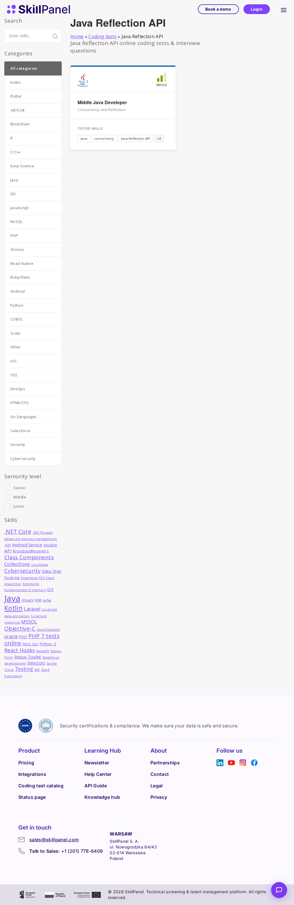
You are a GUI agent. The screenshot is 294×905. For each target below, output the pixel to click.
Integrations (32, 774)
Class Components (29, 557)
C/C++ (15, 152)
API (8, 551)
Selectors (36, 663)
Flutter (16, 96)
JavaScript (19, 207)
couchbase (40, 565)
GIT (50, 589)
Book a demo (218, 9)
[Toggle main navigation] (283, 9)
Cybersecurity (23, 458)
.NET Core (17, 531)
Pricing (26, 763)
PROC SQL (30, 644)
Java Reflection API (135, 138)
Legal (156, 786)
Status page (32, 797)
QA (13, 193)
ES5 (42, 578)
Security (17, 444)
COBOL (16, 319)
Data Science (22, 165)
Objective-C (20, 628)
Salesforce (20, 430)
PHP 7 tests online (31, 639)
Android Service (27, 544)
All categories (23, 68)
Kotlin (15, 82)
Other (15, 346)
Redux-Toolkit (27, 657)
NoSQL (16, 221)
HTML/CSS (19, 402)
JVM (38, 600)
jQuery (28, 600)
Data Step (51, 571)
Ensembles (29, 578)
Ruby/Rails (20, 277)
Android (17, 291)
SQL (14, 374)
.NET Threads (42, 533)
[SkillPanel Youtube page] (231, 762)
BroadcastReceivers (31, 551)
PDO (23, 636)
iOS (13, 361)
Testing (24, 669)
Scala (15, 333)
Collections (17, 564)
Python (16, 305)
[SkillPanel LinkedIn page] (219, 762)
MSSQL (29, 621)
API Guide (95, 786)
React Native (21, 263)
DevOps (17, 388)
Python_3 (48, 644)
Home (77, 36)
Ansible (50, 545)
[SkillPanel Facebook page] (254, 762)
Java (83, 138)
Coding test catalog (40, 786)
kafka (47, 600)
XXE (37, 670)
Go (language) (23, 416)
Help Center (98, 774)
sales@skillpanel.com (54, 839)
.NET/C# (17, 110)
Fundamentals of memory (25, 590)
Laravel (32, 609)
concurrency (104, 138)
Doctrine (12, 577)
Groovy (17, 249)
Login (256, 9)
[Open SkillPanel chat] (279, 890)
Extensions (31, 584)
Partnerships (165, 763)
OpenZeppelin (48, 630)
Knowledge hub (102, 797)
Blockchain (20, 124)
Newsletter (96, 763)
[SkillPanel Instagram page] (242, 762)
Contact (159, 774)
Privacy (158, 797)
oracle (11, 636)
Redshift (42, 651)
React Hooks (19, 650)
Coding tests (102, 36)
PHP (14, 235)
